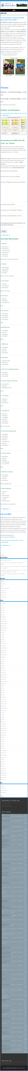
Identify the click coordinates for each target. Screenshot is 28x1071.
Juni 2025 (2, 634)
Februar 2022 (3, 723)
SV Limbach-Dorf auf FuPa (6, 803)
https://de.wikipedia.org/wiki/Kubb (8, 537)
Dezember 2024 (4, 648)
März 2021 (3, 746)
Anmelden (2, 785)
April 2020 (2, 763)
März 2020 (3, 766)
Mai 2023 (2, 690)
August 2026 (3, 603)
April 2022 (2, 719)
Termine (3, 18)
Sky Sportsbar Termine (5, 588)
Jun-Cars (3, 974)
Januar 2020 (3, 770)
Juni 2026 (2, 607)
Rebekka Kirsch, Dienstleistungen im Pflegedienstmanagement (6, 1047)
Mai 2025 (2, 636)
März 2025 (3, 641)
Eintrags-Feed (3, 788)
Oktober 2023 (3, 679)
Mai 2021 (2, 743)
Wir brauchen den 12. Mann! (6, 560)
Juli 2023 (2, 685)
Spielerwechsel (3, 592)
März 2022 (3, 721)
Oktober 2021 (3, 732)
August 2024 (3, 656)
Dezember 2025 (4, 621)
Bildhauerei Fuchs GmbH (6, 1018)
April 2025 (2, 639)
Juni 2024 (2, 661)
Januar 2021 (3, 748)
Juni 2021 (2, 741)
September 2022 (4, 708)
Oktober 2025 (3, 625)
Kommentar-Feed (4, 790)
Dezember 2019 (4, 772)
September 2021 (4, 735)
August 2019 (3, 779)
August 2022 (3, 710)
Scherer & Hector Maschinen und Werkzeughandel (5, 874)
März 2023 (3, 694)
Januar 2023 (3, 699)
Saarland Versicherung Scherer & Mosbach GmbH (6, 1011)
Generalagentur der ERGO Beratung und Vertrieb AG (5, 841)
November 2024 (4, 650)
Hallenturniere (3, 583)
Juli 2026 (2, 605)
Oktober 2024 (3, 652)
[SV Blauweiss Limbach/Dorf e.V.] (13, 6)
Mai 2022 (2, 717)
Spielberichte (3, 590)
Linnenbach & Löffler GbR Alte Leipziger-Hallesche (5, 846)
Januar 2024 (3, 672)
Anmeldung (15, 18)
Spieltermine (3, 595)
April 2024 (2, 665)
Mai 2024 (2, 663)
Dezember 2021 (4, 728)
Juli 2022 (2, 712)
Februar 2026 (3, 616)
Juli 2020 (2, 759)
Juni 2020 (2, 761)
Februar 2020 (3, 768)
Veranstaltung (3, 597)
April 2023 (2, 692)
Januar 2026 (3, 619)
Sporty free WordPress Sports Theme (10, 1068)
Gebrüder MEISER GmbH (6, 915)
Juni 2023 (2, 688)
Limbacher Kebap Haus (6, 1040)
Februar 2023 (3, 697)
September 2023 (4, 681)
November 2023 (4, 677)
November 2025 (4, 623)
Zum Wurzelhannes (5, 882)
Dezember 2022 (4, 701)
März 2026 (3, 614)
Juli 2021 (2, 739)
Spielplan (8, 18)
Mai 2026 (2, 610)
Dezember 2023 (4, 674)
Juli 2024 (2, 659)
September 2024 (4, 654)
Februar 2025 (3, 643)
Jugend (2, 586)
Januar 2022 (3, 726)
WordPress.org (3, 792)
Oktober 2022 (3, 706)
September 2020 (4, 755)
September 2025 (4, 627)
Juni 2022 (2, 714)
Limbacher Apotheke (5, 984)
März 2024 (3, 668)
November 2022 (4, 703)
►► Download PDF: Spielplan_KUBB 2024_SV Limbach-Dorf (14, 113)
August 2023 (3, 683)
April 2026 (2, 612)
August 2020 (3, 757)
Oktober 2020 (3, 752)
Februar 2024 (3, 670)
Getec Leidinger (5, 1027)
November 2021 (4, 730)
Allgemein (2, 581)
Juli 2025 (2, 632)
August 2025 (3, 630)
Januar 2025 (3, 645)
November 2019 (4, 775)
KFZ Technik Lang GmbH (6, 863)
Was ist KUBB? (13, 20)
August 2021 (3, 737)
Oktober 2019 (3, 777)
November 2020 (4, 750)
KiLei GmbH (4, 978)
